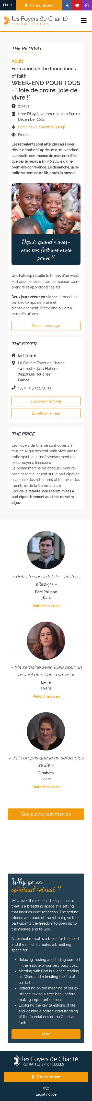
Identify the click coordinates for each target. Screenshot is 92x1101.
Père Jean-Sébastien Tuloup (41, 127)
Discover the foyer (46, 401)
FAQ (46, 1089)
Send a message (46, 326)
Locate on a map (46, 413)
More (46, 1034)
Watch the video (46, 606)
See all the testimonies (46, 814)
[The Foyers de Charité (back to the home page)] (36, 21)
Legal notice (46, 1094)
